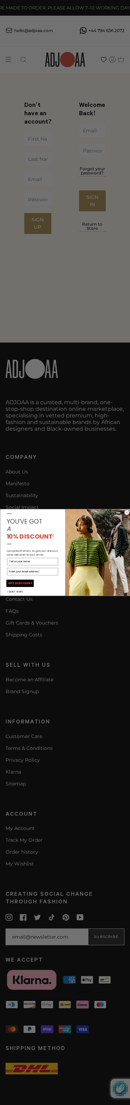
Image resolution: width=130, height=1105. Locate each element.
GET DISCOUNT (20, 583)
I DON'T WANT (15, 591)
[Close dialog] (126, 512)
